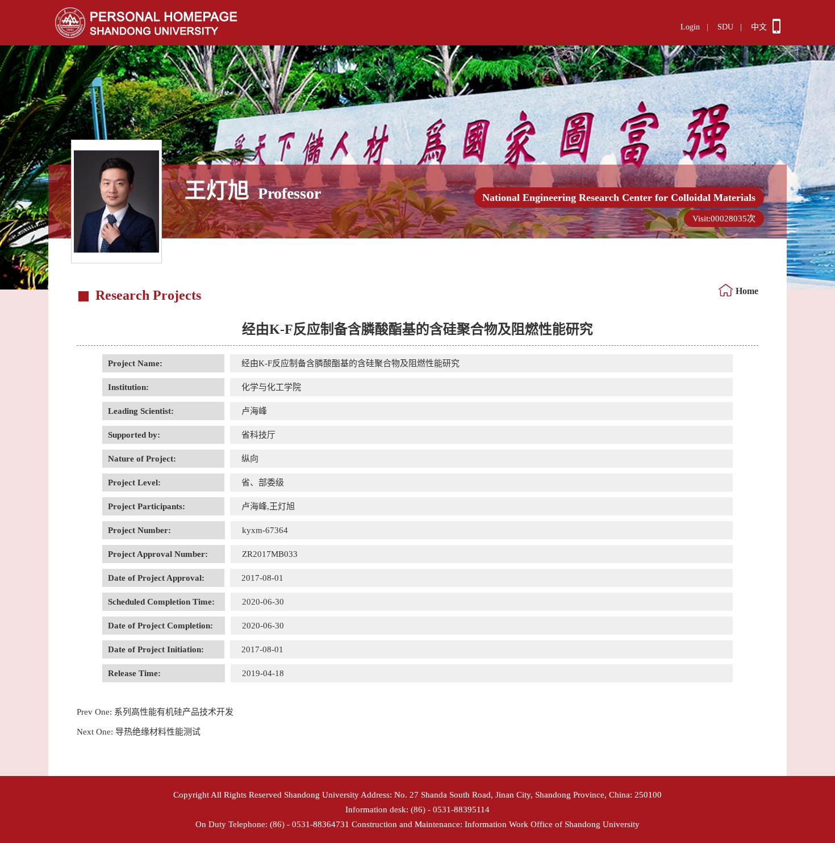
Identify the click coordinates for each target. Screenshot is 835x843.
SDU (725, 27)
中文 (759, 27)
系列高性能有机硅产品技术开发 (155, 711)
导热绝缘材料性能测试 (139, 731)
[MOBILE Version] (776, 30)
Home (747, 291)
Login (690, 27)
